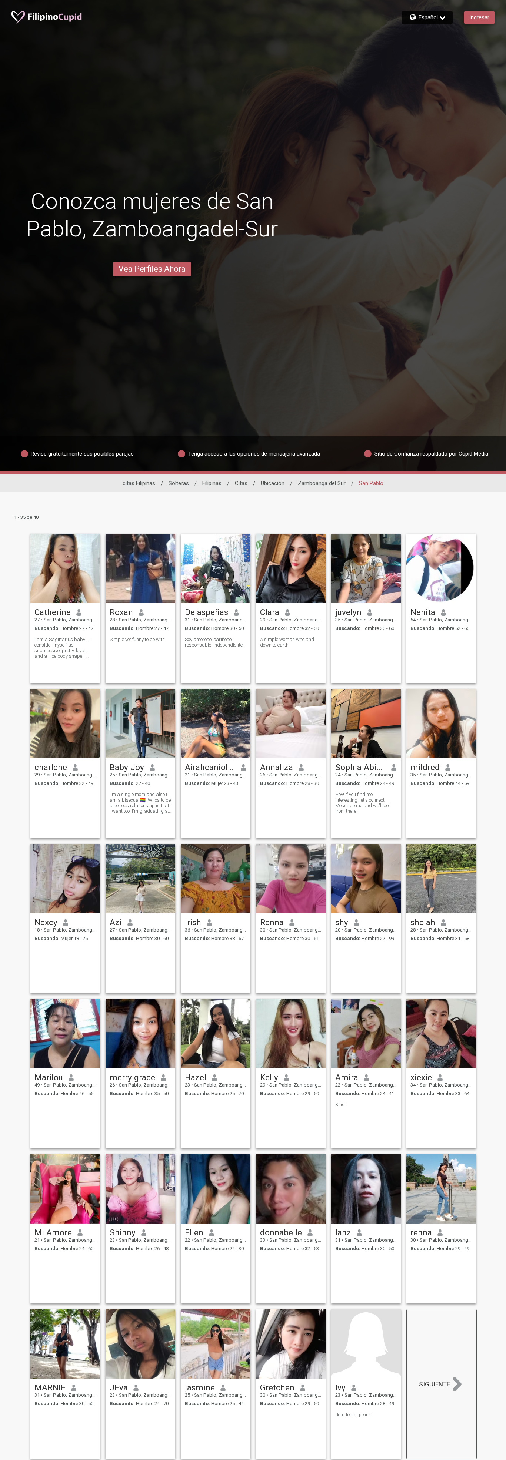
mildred (425, 767)
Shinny (123, 1232)
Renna (272, 922)
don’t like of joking (353, 1414)
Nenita (422, 612)
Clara (269, 612)
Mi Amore (53, 1232)
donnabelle (281, 1232)
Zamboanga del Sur (322, 483)
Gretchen (277, 1387)
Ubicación (272, 483)
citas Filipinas (139, 483)
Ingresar (479, 17)
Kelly (269, 1077)
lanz (343, 1232)
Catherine (52, 612)
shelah (422, 922)
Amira (346, 1077)
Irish (193, 922)
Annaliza (276, 767)
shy (341, 922)
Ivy (340, 1387)
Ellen (194, 1232)
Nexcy (45, 922)
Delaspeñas (206, 612)
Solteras (179, 483)
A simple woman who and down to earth (287, 642)
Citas (241, 483)
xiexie (421, 1077)
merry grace (132, 1077)
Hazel (195, 1077)
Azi (116, 922)
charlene (50, 767)
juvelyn (348, 612)
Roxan (121, 612)
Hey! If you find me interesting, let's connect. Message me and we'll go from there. (362, 803)
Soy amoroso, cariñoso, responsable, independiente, (214, 642)
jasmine (200, 1387)
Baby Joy (127, 767)
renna (421, 1232)
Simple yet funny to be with (137, 639)
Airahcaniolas (210, 767)
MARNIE (50, 1387)
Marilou (48, 1077)
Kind (340, 1104)
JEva (119, 1387)
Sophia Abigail (360, 767)
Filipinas (212, 483)
